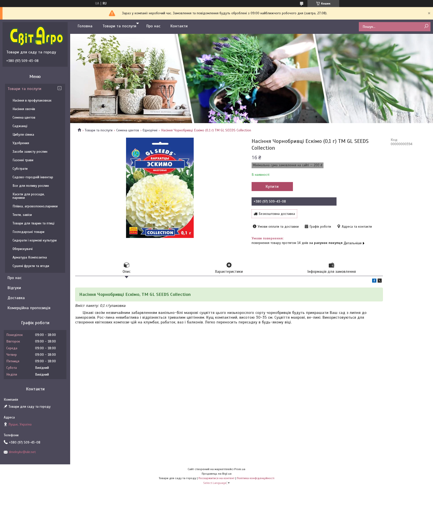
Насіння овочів (24, 109)
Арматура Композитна (30, 257)
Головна (85, 26)
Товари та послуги (119, 26)
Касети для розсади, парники (29, 196)
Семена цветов (127, 130)
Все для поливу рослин (31, 186)
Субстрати (20, 168)
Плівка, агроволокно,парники (35, 206)
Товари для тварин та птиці (33, 223)
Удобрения (21, 143)
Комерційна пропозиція (29, 307)
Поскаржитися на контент (216, 478)
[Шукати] (426, 26)
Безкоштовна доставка (277, 214)
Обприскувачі (23, 249)
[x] (380, 281)
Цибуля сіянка (23, 134)
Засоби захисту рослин (30, 151)
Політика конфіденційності (255, 478)
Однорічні (150, 130)
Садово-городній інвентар (33, 177)
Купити (272, 186)
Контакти (179, 26)
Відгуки (14, 287)
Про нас (153, 26)
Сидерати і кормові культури (35, 240)
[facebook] (374, 281)
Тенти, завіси (22, 215)
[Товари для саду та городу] (36, 36)
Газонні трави (23, 160)
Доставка (16, 297)
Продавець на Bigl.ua (217, 473)
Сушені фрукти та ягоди (31, 266)
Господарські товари (28, 232)
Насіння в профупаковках (32, 100)
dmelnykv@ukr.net (22, 452)
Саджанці (20, 126)
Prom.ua (239, 469)
